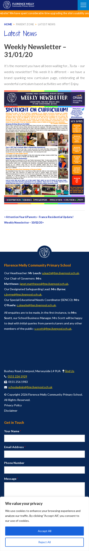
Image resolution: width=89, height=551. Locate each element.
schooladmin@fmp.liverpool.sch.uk (30, 387)
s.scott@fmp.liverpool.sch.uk (52, 328)
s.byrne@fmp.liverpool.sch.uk (23, 294)
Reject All (44, 542)
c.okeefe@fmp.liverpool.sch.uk (36, 305)
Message (11, 478)
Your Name (12, 431)
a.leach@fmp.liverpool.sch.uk (60, 273)
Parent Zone (25, 24)
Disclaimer (10, 410)
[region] (44, 524)
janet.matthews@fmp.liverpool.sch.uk (44, 283)
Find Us (69, 371)
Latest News (46, 24)
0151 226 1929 (17, 376)
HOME (8, 24)
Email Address (14, 447)
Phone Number (14, 463)
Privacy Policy (13, 405)
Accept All (44, 531)
